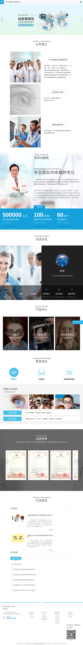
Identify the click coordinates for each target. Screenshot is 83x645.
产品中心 (44, 612)
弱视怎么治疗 (17, 564)
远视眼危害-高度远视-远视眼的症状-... (24, 580)
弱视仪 (44, 614)
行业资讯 (57, 617)
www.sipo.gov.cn (63, 442)
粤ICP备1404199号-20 (58, 643)
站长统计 (65, 643)
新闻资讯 (57, 612)
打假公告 (57, 614)
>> (72, 508)
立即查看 (51, 530)
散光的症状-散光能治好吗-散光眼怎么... (25, 569)
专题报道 (57, 621)
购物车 (70, 617)
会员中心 (70, 612)
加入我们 (57, 623)
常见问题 (57, 619)
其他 (44, 621)
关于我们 (31, 612)
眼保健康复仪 (44, 619)
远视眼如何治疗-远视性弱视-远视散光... (25, 585)
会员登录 (70, 614)
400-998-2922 (11, 618)
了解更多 (39, 207)
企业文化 (31, 614)
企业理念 (31, 617)
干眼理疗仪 (44, 617)
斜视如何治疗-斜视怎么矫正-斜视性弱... (25, 590)
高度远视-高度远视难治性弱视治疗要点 (25, 574)
